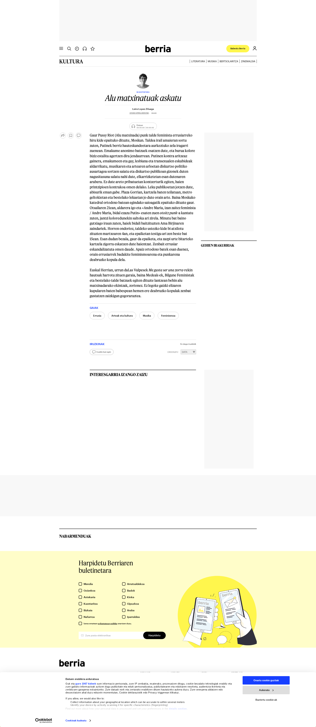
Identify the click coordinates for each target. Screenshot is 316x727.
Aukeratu (264, 690)
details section (178, 708)
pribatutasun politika (107, 623)
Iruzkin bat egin (103, 352)
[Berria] (72, 665)
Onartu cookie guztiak (266, 680)
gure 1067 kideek (85, 683)
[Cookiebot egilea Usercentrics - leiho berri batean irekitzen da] (43, 720)
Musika (212, 61)
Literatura (198, 61)
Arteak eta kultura (122, 315)
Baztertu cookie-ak (266, 699)
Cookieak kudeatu (76, 720)
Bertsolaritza (229, 61)
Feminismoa (168, 315)
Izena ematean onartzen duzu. (108, 623)
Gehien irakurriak (217, 245)
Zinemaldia (248, 61)
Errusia (97, 315)
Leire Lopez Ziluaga (143, 109)
